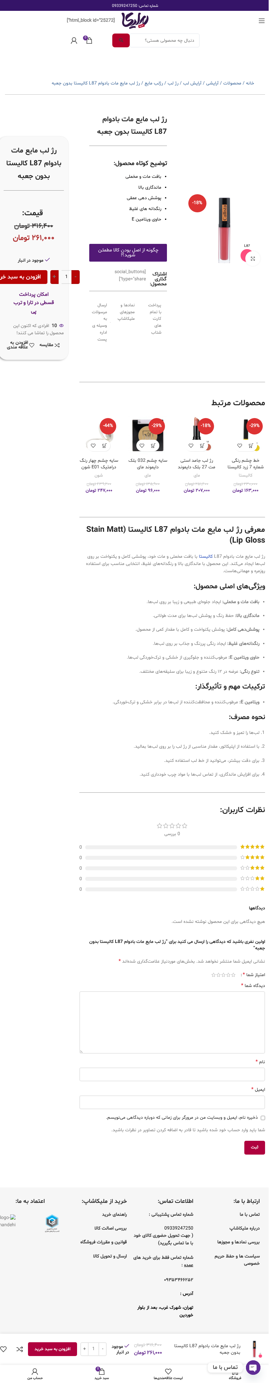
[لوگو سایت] (135, 21)
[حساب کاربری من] (74, 40)
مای (197, 476)
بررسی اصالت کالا (110, 1228)
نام (260, 1062)
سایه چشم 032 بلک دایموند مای (147, 463)
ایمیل (258, 1089)
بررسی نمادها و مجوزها (238, 1242)
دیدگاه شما (253, 985)
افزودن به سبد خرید (52, 1349)
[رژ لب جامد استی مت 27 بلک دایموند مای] (196, 435)
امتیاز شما (254, 974)
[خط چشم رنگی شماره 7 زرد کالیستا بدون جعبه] (245, 435)
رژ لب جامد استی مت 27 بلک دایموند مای (196, 467)
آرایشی (212, 83)
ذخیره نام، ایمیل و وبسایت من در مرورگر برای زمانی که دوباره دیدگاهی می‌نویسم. (182, 1117)
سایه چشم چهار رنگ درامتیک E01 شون (99, 463)
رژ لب (173, 83)
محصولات (232, 83)
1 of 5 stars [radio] (233, 975)
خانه (250, 83)
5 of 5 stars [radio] (213, 975)
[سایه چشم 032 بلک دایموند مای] (147, 435)
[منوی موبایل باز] (261, 20)
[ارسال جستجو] (121, 40)
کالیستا (246, 476)
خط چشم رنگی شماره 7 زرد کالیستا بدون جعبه (246, 467)
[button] (251, 445)
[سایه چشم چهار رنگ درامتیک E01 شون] (98, 435)
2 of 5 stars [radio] (228, 975)
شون (98, 476)
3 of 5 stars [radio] (223, 975)
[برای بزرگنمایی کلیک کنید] (252, 258)
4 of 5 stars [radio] (218, 975)
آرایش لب (192, 83)
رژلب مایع (154, 83)
